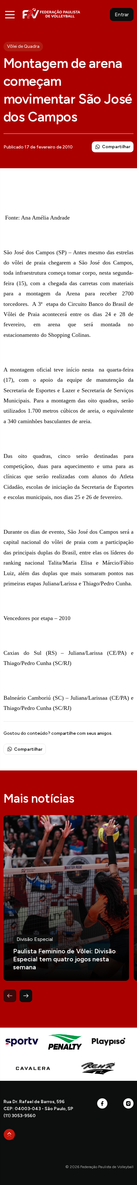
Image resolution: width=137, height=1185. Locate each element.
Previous (10, 995)
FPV (51, 13)
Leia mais (66, 898)
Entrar (122, 14)
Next (25, 995)
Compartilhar (116, 146)
